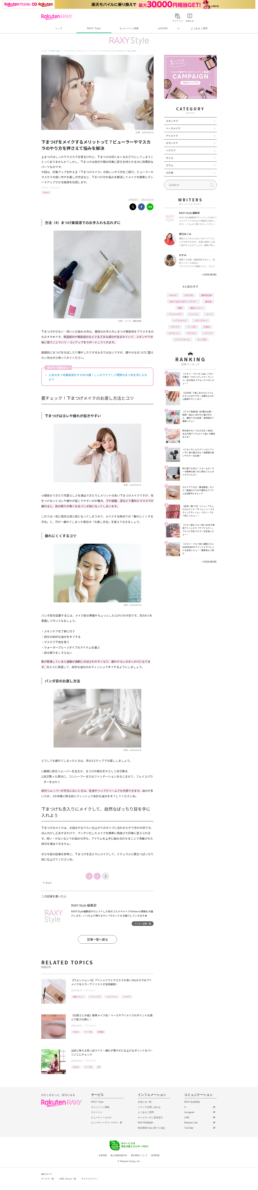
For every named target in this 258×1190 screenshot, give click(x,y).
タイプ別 (202, 339)
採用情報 (155, 1155)
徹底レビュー (78, 996)
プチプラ (175, 326)
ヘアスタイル (180, 320)
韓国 (180, 307)
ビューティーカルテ (101, 1117)
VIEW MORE (209, 274)
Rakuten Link (191, 1122)
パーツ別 (88, 1031)
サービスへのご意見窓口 (150, 1117)
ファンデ (208, 333)
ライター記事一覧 (142, 923)
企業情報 (102, 1155)
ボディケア (172, 143)
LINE (186, 1117)
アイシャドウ (95, 996)
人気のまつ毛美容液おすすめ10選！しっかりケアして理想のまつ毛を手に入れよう (98, 377)
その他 (169, 172)
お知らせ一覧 (144, 1102)
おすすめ (189, 295)
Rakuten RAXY (56, 17)
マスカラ (126, 996)
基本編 (208, 301)
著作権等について (139, 1155)
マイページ (96, 1112)
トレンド (193, 314)
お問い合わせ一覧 (67, 1179)
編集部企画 (206, 295)
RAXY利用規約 (145, 1122)
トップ (58, 28)
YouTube (188, 1128)
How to (46, 192)
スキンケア (172, 121)
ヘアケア (171, 150)
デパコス (191, 333)
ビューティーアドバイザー (104, 1122)
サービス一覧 (47, 1179)
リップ (209, 314)
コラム (169, 165)
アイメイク (55, 187)
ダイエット (174, 333)
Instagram (189, 1112)
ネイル (169, 158)
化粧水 (207, 326)
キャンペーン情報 (129, 28)
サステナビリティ (89, 1179)
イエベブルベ (112, 996)
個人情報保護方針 (118, 1155)
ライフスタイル (182, 339)
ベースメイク (173, 128)
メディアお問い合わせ (149, 1107)
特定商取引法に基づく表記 (151, 1128)
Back (47, 882)
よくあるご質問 (199, 28)
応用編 (100, 1031)
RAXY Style (94, 28)
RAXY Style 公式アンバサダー (183, 301)
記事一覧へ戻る (97, 939)
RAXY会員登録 (192, 1102)
